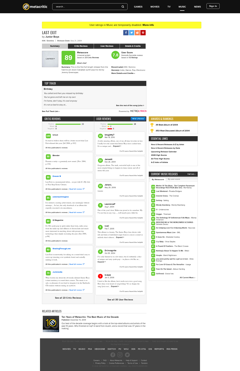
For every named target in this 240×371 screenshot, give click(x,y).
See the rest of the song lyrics (129, 105)
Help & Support (131, 360)
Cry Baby (160, 242)
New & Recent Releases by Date (165, 148)
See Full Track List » (50, 111)
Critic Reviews (81, 46)
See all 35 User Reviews (120, 299)
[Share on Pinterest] (143, 32)
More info (148, 25)
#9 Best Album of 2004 (167, 125)
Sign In (213, 6)
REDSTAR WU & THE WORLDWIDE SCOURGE (174, 222)
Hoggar (159, 214)
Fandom (144, 363)
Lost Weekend (162, 191)
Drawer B (57, 176)
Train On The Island (164, 269)
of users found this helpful (131, 151)
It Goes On (160, 237)
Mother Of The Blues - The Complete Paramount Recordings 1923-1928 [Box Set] (175, 187)
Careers (96, 360)
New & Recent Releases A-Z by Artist (167, 144)
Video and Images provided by (165, 341)
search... (60, 6)
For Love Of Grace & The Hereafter (170, 264)
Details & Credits (133, 46)
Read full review (75, 189)
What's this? (82, 63)
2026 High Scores (159, 155)
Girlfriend (160, 274)
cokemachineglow (61, 197)
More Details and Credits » (123, 73)
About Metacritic (116, 360)
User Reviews (106, 46)
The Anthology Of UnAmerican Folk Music (173, 218)
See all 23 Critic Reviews (68, 297)
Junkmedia (57, 272)
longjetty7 (109, 135)
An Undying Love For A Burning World (171, 228)
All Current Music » (187, 278)
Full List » (191, 174)
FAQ (104, 360)
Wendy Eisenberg (163, 205)
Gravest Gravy (162, 196)
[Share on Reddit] (137, 32)
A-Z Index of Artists (159, 162)
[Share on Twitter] (131, 32)
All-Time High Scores (160, 159)
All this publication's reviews (57, 148)
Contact (144, 360)
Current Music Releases (164, 174)
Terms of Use (133, 363)
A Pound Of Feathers (164, 246)
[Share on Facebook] (125, 32)
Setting (159, 200)
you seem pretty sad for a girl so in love (172, 259)
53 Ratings (133, 58)
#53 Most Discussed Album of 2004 (173, 130)
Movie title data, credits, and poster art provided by (127, 341)
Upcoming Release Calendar (164, 152)
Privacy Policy (100, 363)
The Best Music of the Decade (90, 317)
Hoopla (159, 255)
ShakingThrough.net (62, 248)
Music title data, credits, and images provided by (82, 341)
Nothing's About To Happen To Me (170, 251)
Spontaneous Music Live (166, 232)
